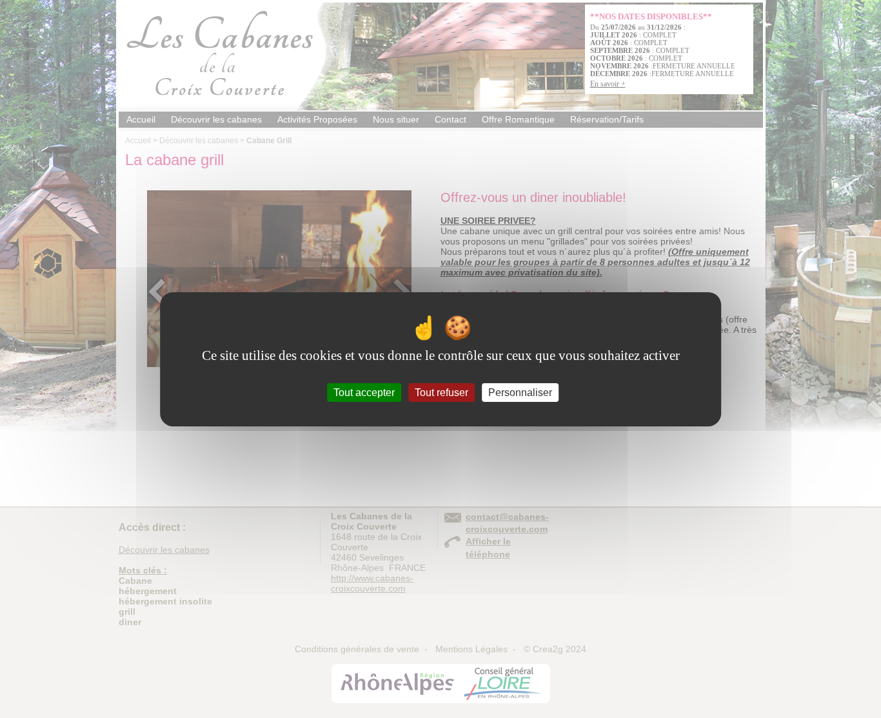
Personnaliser (520, 391)
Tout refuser (441, 391)
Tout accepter (364, 391)
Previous (156, 291)
